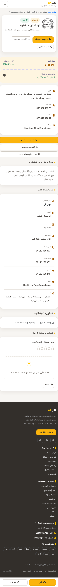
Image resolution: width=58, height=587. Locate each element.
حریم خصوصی (38, 571)
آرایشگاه (53, 516)
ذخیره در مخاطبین (20, 39)
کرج (13, 549)
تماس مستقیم (28, 140)
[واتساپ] (40, 440)
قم (53, 554)
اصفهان (35, 549)
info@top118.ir (40, 538)
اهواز (6, 549)
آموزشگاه (52, 499)
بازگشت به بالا (7, 571)
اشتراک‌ (14, 582)
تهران (52, 549)
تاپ (48, 4)
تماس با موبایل (42, 39)
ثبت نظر (47, 384)
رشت (46, 554)
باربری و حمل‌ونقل (49, 503)
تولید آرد (43, 12)
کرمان (39, 554)
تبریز (20, 549)
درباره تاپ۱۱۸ (51, 452)
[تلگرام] (46, 440)
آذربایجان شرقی (31, 12)
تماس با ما (52, 474)
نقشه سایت (27, 571)
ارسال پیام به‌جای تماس (28, 154)
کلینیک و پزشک (50, 494)
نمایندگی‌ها (51, 461)
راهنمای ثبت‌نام (50, 465)
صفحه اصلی (51, 12)
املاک (53, 511)
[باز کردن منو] (5, 4)
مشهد (44, 549)
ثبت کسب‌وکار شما (46, 432)
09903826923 (42, 533)
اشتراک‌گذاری (44, 46)
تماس (41, 582)
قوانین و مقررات (50, 571)
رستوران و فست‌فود (48, 486)
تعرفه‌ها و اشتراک (49, 457)
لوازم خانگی (51, 507)
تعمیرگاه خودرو (50, 490)
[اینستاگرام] (53, 440)
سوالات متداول (50, 469)
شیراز (27, 549)
